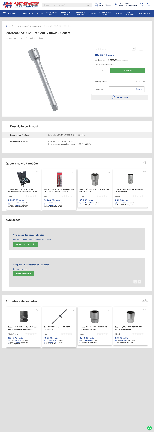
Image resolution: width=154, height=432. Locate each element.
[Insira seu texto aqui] (149, 428)
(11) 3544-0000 (104, 6)
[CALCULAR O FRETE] (139, 89)
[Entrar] (124, 5)
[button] (134, 49)
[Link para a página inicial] (8, 26)
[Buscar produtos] (88, 5)
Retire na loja (122, 97)
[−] (97, 70)
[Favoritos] (141, 4)
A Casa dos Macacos (16, 5)
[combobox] (67, 5)
